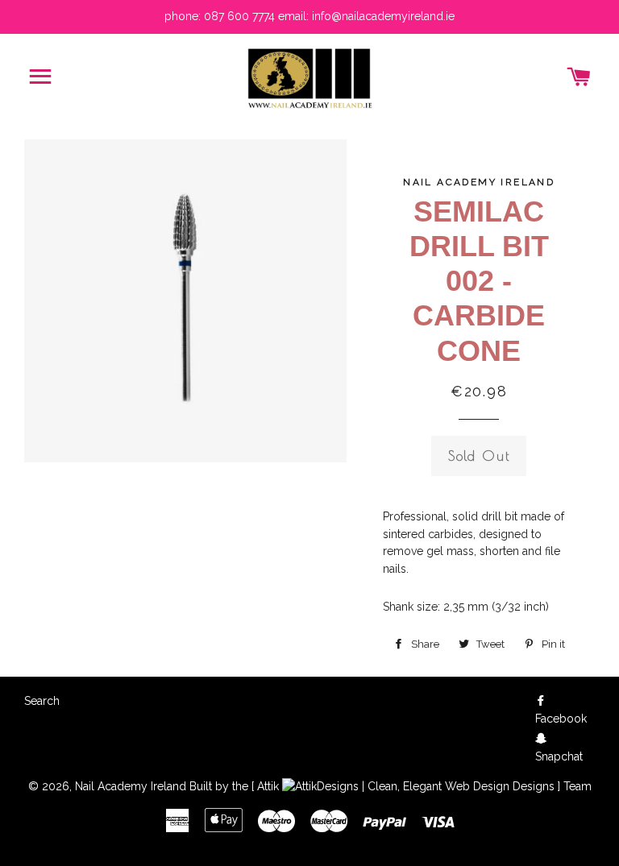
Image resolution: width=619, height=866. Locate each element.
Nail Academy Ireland (130, 786)
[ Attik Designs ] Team (421, 786)
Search (42, 700)
